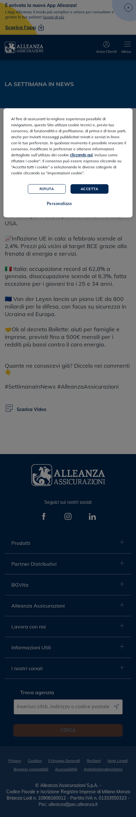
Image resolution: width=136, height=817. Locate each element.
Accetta (89, 189)
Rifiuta (47, 189)
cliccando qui (81, 155)
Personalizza (59, 203)
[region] (68, 162)
